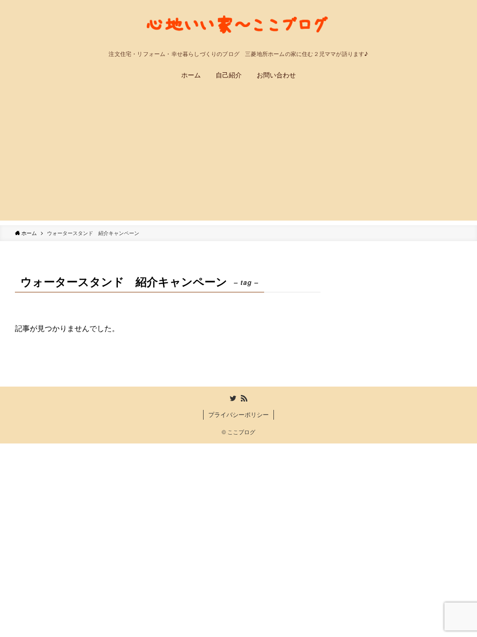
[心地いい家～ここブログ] (238, 27)
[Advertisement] (238, 155)
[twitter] (233, 398)
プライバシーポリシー (238, 414)
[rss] (244, 398)
